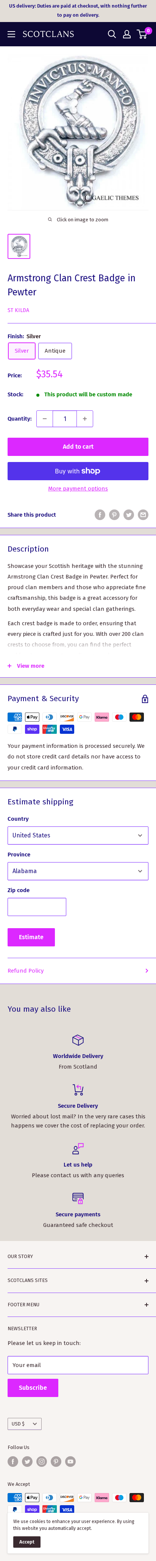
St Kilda (18, 310)
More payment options (78, 488)
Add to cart (78, 446)
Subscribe (33, 1387)
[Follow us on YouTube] (70, 1461)
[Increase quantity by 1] (85, 419)
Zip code (19, 890)
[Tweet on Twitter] (128, 514)
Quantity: (20, 418)
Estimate (31, 937)
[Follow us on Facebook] (13, 1461)
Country (18, 818)
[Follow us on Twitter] (27, 1461)
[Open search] (112, 34)
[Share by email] (143, 514)
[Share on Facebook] (100, 514)
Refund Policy (26, 970)
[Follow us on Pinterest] (56, 1461)
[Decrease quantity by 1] (45, 419)
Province (19, 854)
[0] (142, 34)
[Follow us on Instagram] (41, 1461)
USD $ (18, 1424)
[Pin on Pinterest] (114, 514)
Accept (26, 1542)
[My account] (127, 34)
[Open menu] (11, 34)
